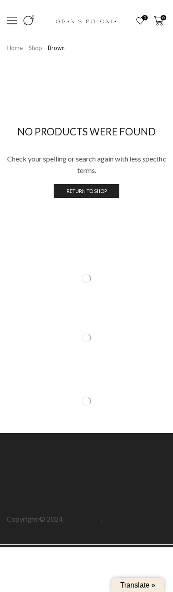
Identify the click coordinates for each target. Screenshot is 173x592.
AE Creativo (82, 519)
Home (15, 47)
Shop (35, 47)
